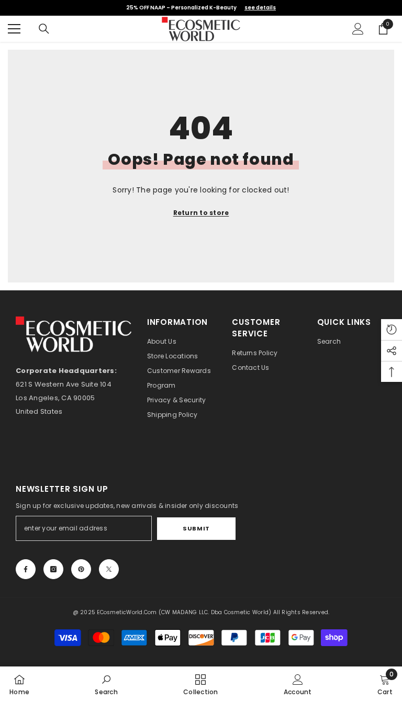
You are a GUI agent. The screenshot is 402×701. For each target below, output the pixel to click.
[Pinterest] (81, 569)
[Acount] (358, 29)
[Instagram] (53, 569)
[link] (106, 684)
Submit (196, 528)
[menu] (14, 28)
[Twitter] (109, 569)
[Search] (44, 28)
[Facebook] (26, 569)
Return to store (201, 212)
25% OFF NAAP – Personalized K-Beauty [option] (201, 8)
